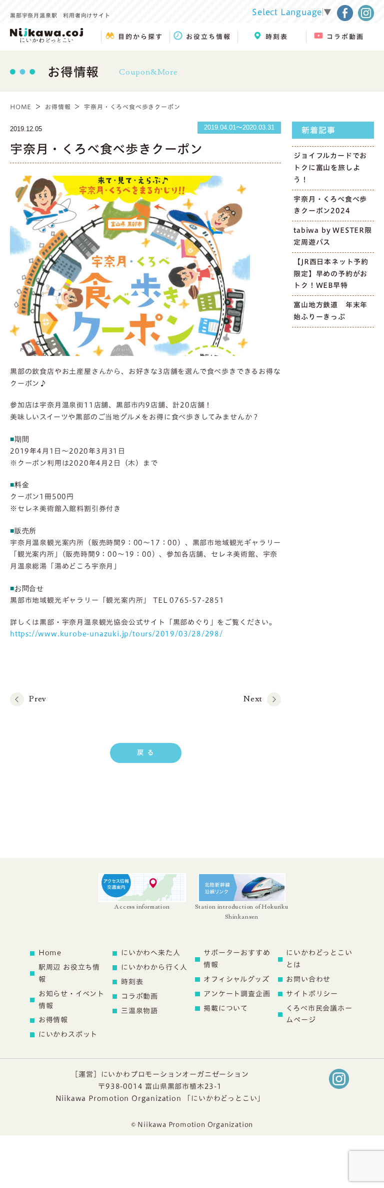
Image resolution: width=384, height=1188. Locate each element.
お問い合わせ (308, 979)
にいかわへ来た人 (150, 952)
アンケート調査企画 (237, 993)
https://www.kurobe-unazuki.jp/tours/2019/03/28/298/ (116, 633)
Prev (37, 699)
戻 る (145, 752)
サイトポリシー (312, 993)
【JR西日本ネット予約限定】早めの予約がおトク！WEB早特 (331, 273)
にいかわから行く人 (154, 967)
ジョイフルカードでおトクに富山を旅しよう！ (330, 167)
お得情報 (57, 107)
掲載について (226, 1008)
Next (253, 699)
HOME (21, 107)
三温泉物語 (139, 1010)
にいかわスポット (68, 1034)
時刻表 (132, 981)
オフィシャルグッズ (236, 979)
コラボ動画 (139, 996)
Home (50, 952)
